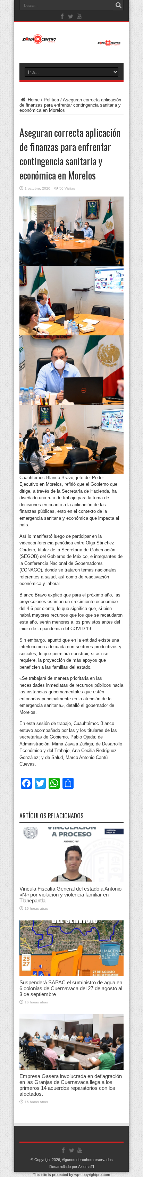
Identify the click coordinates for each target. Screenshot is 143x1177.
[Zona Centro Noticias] (71, 42)
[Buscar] (118, 5)
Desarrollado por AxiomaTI (71, 1167)
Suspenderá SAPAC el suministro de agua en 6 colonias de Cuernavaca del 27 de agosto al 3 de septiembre (70, 988)
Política (51, 99)
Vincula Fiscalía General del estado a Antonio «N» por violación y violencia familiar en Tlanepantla (70, 894)
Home (33, 99)
